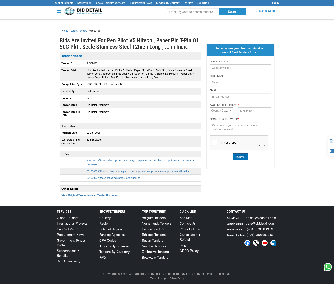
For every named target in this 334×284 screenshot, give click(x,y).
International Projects (90, 2)
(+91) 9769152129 (260, 228)
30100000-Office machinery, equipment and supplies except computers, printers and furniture (138, 171)
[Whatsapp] (328, 267)
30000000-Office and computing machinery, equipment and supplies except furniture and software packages (141, 162)
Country (105, 217)
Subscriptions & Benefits (68, 253)
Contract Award (115, 2)
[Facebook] (247, 243)
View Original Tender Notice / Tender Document (89, 195)
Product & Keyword (224, 119)
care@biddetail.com (260, 223)
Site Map (186, 217)
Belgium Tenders (154, 217)
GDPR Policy (189, 250)
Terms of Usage (158, 278)
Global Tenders (64, 2)
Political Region (110, 228)
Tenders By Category (114, 251)
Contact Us (188, 223)
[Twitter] (256, 243)
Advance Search (266, 11)
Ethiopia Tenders (154, 234)
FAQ (102, 257)
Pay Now (188, 2)
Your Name (218, 76)
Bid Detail (223, 274)
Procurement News (140, 2)
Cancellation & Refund (190, 236)
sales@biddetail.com (261, 217)
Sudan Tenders (152, 240)
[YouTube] (265, 243)
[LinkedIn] (273, 243)
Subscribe (203, 2)
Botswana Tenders (155, 257)
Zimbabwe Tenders (155, 251)
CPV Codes (107, 240)
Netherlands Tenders (157, 223)
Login (275, 2)
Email (214, 90)
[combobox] (221, 110)
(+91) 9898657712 (260, 234)
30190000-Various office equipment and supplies (113, 178)
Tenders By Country (168, 2)
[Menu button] (60, 12)
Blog (183, 244)
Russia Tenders (153, 228)
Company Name (220, 61)
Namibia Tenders (154, 245)
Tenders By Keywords (115, 245)
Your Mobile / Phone (224, 105)
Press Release (190, 228)
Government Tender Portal (71, 242)
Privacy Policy (177, 278)
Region (104, 223)
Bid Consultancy (68, 260)
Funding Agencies (112, 234)
